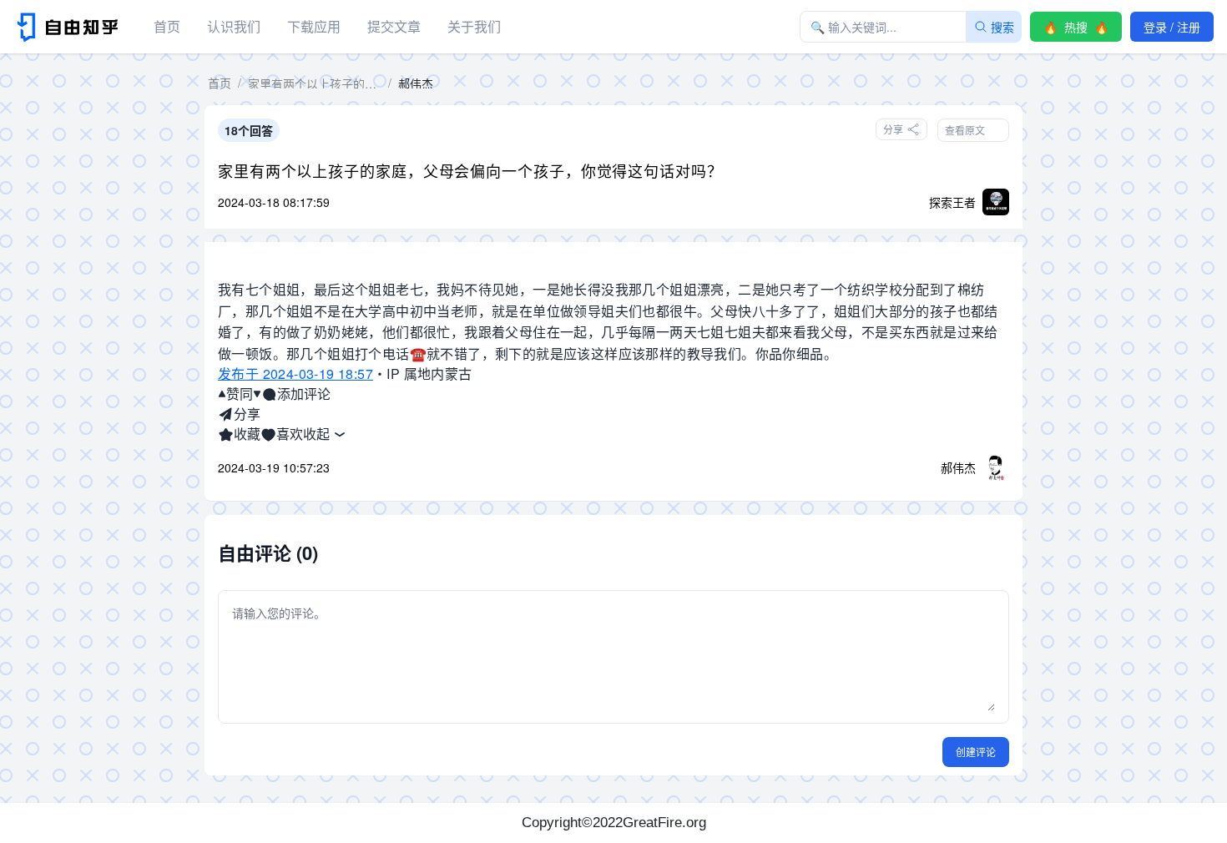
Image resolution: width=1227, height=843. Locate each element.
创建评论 (976, 752)
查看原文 (965, 130)
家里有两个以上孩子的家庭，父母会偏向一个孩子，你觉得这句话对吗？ (470, 170)
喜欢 (289, 433)
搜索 (1002, 26)
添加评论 (304, 393)
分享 (247, 413)
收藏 (247, 433)
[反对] (257, 394)
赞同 (239, 393)
